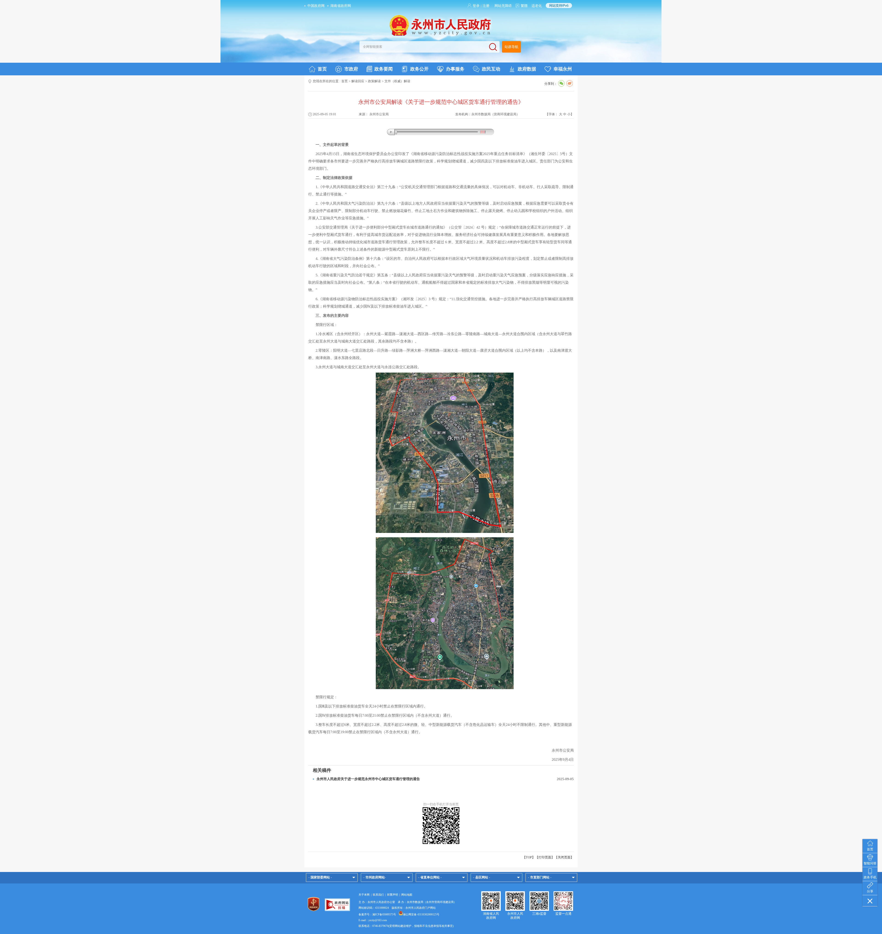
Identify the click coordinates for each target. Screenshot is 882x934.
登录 (476, 6)
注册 (486, 6)
